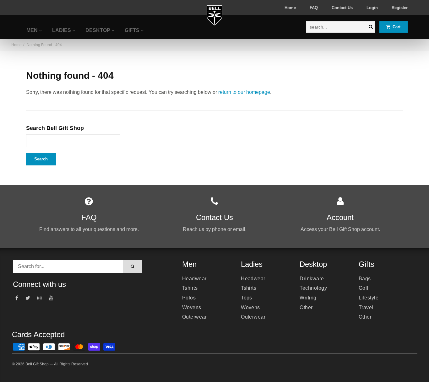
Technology (313, 288)
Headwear (194, 278)
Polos (189, 297)
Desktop (98, 30)
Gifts (133, 30)
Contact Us (342, 7)
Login (372, 7)
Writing (308, 297)
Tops (246, 297)
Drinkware (312, 278)
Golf (363, 288)
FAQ (314, 7)
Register (400, 7)
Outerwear (194, 317)
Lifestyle (368, 297)
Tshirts (190, 288)
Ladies (62, 30)
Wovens (191, 307)
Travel (366, 307)
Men (32, 30)
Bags (365, 278)
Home (290, 7)
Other (306, 307)
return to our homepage (244, 92)
